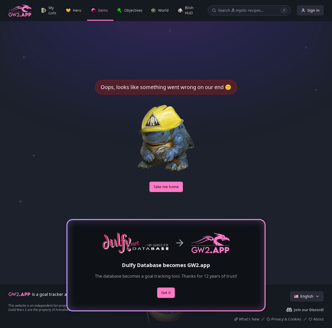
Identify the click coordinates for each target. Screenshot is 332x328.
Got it (166, 292)
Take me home (166, 186)
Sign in (313, 10)
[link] (50, 10)
